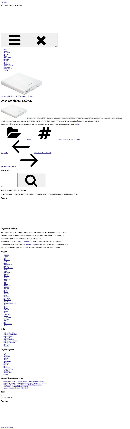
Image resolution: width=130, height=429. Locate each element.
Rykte (6, 308)
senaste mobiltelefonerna (24, 241)
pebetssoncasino (8, 381)
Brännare (60, 139)
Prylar (6, 62)
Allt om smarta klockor (10, 341)
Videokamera (8, 324)
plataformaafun (8, 388)
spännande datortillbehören (29, 244)
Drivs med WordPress (7, 427)
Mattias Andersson (27, 96)
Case (5, 261)
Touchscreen (7, 317)
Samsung (6, 309)
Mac (5, 295)
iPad (5, 277)
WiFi (5, 325)
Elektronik (7, 52)
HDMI (6, 274)
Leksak (6, 292)
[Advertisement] (65, 19)
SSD (5, 312)
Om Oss (6, 346)
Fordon (6, 54)
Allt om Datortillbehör (10, 333)
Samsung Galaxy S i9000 (21, 386)
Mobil (6, 60)
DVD (68, 139)
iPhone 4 (6, 280)
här (78, 124)
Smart (6, 311)
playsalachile (7, 386)
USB (5, 320)
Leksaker (6, 59)
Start (5, 49)
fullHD (6, 269)
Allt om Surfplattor (9, 342)
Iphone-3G (7, 279)
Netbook (77, 139)
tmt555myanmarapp (9, 383)
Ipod (5, 282)
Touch (6, 316)
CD (65, 139)
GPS (5, 271)
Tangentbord (7, 314)
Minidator (7, 298)
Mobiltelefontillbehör (10, 303)
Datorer (6, 51)
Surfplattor (7, 67)
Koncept (6, 287)
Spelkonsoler (7, 68)
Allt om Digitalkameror (10, 334)
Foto (5, 56)
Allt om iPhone (8, 336)
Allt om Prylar (8, 338)
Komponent (7, 285)
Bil (5, 258)
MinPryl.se (4, 2)
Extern (72, 139)
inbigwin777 (7, 385)
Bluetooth (7, 260)
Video (6, 70)
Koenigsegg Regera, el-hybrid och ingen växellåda (30, 381)
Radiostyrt (7, 64)
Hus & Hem (7, 57)
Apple (6, 256)
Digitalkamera (8, 264)
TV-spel (6, 319)
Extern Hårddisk (8, 268)
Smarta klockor (8, 65)
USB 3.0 (6, 322)
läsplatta (6, 293)
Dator (5, 263)
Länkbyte (7, 344)
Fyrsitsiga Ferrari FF (6, 397)
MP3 (5, 304)
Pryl (5, 306)
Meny (55, 46)
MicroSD (6, 296)
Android (6, 255)
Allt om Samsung (9, 339)
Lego (5, 290)
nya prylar (19, 238)
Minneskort (7, 300)
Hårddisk (6, 276)
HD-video (7, 272)
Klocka (6, 284)
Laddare (6, 288)
